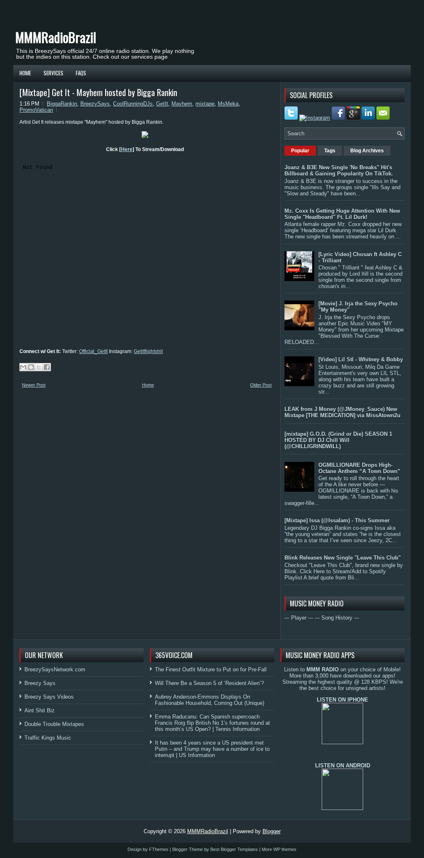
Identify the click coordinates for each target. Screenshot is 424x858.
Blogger (272, 831)
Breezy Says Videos (49, 697)
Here (126, 149)
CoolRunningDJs (133, 104)
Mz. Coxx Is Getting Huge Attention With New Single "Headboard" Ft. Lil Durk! (342, 214)
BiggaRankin (62, 104)
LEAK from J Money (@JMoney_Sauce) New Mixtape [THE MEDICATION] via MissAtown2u (342, 412)
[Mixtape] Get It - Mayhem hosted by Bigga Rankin (98, 92)
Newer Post (34, 384)
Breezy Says (39, 683)
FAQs (81, 73)
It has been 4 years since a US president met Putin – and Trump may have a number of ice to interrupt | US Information (212, 749)
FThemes (159, 849)
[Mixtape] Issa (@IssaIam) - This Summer (337, 520)
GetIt (162, 104)
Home (25, 73)
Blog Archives (367, 151)
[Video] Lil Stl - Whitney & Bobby (360, 359)
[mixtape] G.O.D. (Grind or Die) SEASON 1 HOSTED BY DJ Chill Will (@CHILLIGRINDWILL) (338, 440)
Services (53, 73)
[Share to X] (39, 367)
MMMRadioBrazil (55, 37)
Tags (329, 151)
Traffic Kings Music (47, 738)
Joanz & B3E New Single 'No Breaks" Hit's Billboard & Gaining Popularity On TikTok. (338, 170)
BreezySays (95, 104)
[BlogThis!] (31, 367)
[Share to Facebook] (47, 367)
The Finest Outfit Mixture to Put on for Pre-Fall (211, 669)
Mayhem (181, 104)
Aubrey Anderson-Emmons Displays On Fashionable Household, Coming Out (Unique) (209, 700)
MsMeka (228, 104)
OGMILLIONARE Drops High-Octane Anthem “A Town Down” (359, 468)
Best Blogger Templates (234, 849)
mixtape (204, 104)
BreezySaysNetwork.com (54, 669)
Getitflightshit (148, 351)
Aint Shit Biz (39, 710)
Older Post (261, 384)
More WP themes (279, 849)
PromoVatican (36, 110)
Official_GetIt (93, 351)
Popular (300, 151)
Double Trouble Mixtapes (54, 724)
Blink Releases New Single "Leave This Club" (342, 558)
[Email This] (23, 367)
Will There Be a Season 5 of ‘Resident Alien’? (209, 683)
